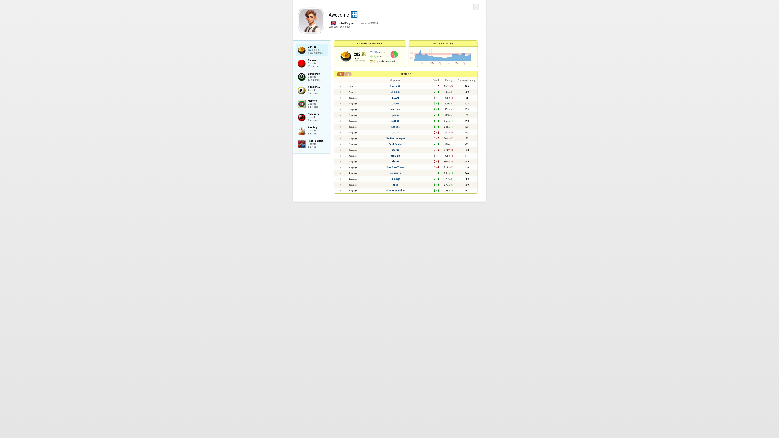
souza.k (395, 109)
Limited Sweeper (395, 138)
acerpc (395, 149)
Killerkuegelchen (395, 190)
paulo (395, 115)
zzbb (395, 184)
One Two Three (395, 167)
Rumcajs (395, 178)
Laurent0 (395, 86)
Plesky (395, 161)
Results (406, 74)
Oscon (395, 103)
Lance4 (395, 126)
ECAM (395, 97)
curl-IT (395, 120)
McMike (395, 155)
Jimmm (395, 91)
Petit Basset (395, 144)
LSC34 (395, 132)
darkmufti (395, 173)
